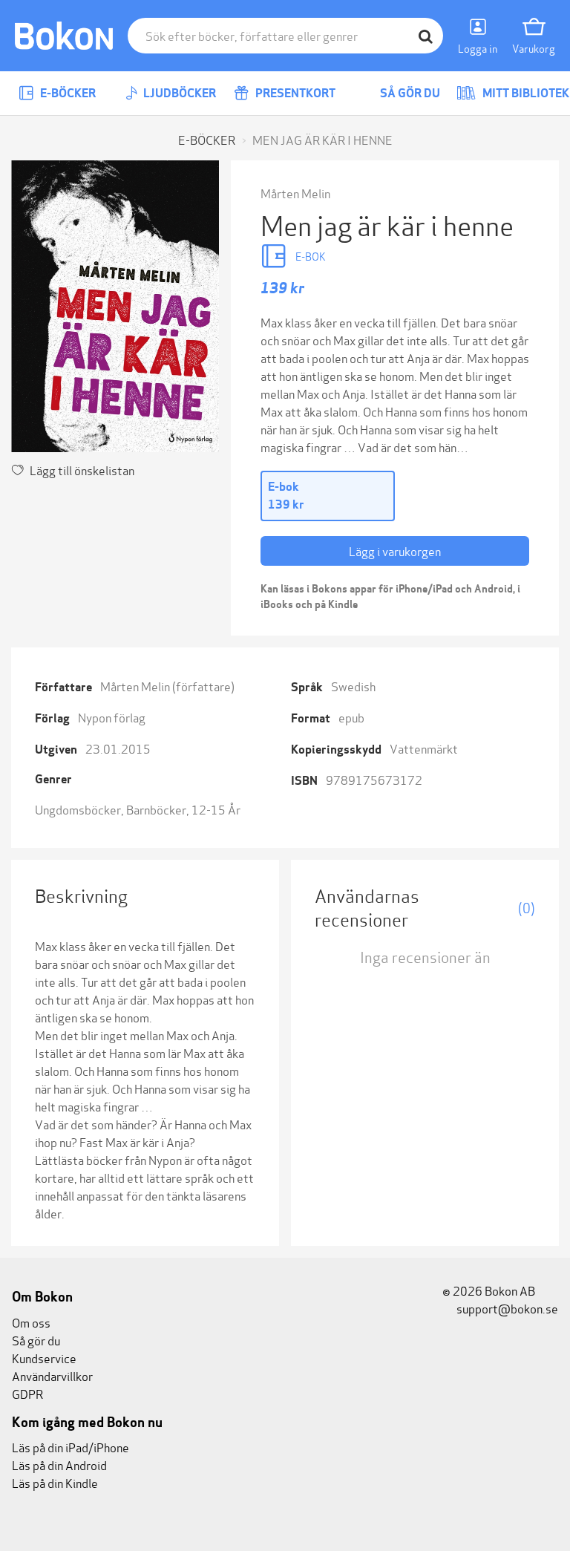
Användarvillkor (52, 1375)
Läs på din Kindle (55, 1482)
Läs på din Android (59, 1464)
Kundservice (44, 1357)
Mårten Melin (295, 192)
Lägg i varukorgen (395, 550)
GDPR (27, 1393)
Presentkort (294, 93)
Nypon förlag (111, 716)
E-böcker (67, 93)
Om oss (31, 1321)
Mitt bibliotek (524, 93)
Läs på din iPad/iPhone (70, 1446)
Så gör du (409, 93)
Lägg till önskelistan (82, 469)
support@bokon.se (506, 1307)
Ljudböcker (178, 93)
